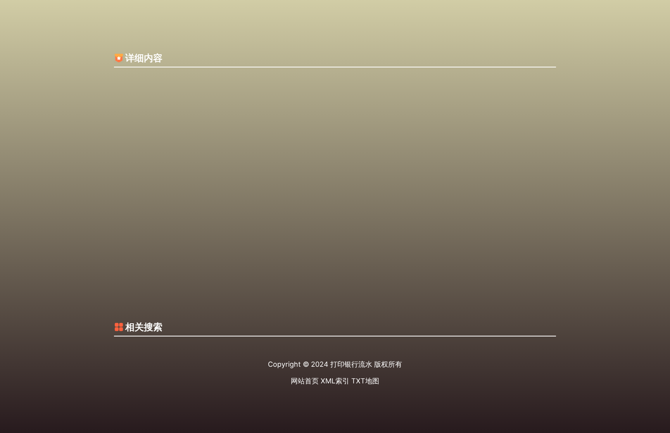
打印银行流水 (351, 364)
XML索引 (335, 381)
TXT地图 (365, 381)
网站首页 (305, 381)
